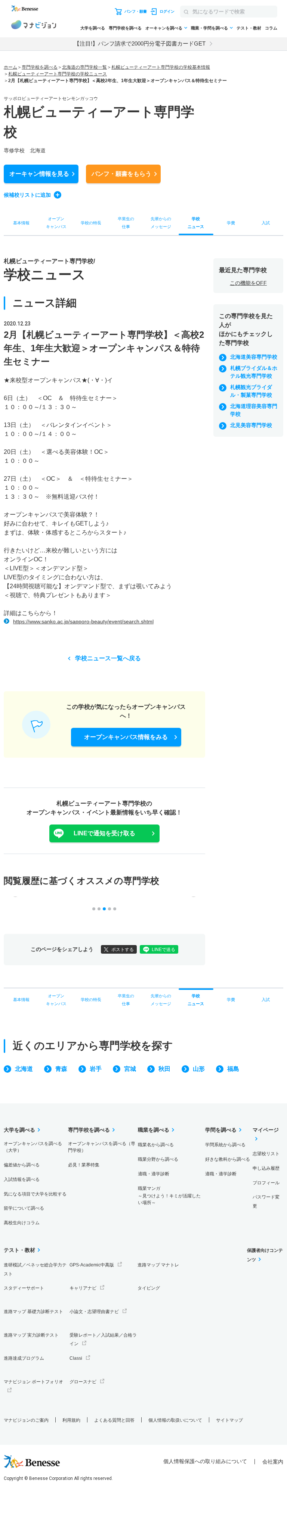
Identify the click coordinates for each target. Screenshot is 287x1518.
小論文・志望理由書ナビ (94, 1311)
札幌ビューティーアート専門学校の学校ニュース (57, 74)
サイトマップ (229, 1420)
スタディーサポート (24, 1288)
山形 (199, 1069)
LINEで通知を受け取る (104, 833)
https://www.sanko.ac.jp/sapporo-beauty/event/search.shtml (83, 621)
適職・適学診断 (153, 1173)
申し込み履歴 (266, 1168)
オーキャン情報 (39, 174)
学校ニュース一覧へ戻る (108, 658)
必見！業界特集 (83, 1165)
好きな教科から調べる (227, 1159)
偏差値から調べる (22, 1165)
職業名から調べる (156, 1144)
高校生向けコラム (22, 1222)
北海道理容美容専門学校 (253, 410)
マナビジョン (33, 25)
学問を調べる (221, 1130)
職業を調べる (153, 1130)
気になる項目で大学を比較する (35, 1194)
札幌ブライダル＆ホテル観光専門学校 (253, 372)
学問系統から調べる (225, 1144)
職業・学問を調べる (209, 28)
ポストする (122, 949)
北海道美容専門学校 (253, 357)
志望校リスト (266, 1153)
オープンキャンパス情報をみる (126, 737)
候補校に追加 (27, 195)
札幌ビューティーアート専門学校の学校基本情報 (160, 67)
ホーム (10, 67)
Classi (76, 1358)
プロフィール (266, 1182)
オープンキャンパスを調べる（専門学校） (101, 1147)
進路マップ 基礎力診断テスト (33, 1311)
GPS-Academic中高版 (92, 1265)
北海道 (24, 1069)
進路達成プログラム (24, 1358)
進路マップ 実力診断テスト (31, 1335)
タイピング (149, 1288)
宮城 (130, 1069)
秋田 (164, 1069)
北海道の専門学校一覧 (84, 67)
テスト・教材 (249, 28)
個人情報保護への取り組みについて (205, 1461)
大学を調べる (92, 28)
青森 (61, 1069)
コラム (271, 28)
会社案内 (272, 1462)
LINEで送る (163, 949)
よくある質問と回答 (114, 1420)
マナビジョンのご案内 (26, 1420)
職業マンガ (169, 1196)
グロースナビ (83, 1381)
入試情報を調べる (22, 1179)
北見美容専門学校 (251, 425)
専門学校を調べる (125, 28)
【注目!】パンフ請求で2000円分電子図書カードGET (140, 43)
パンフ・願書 (121, 174)
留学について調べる (24, 1208)
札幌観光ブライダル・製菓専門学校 (251, 391)
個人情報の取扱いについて (175, 1420)
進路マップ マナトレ (158, 1265)
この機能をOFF (248, 283)
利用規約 (71, 1420)
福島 (233, 1069)
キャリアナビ (83, 1288)
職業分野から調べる (158, 1159)
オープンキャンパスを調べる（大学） (33, 1147)
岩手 (96, 1069)
